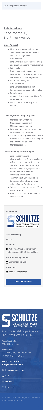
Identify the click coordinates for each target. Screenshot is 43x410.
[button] (39, 406)
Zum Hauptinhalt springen (15, 5)
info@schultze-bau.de (12, 364)
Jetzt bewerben (23, 282)
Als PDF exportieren (17, 271)
